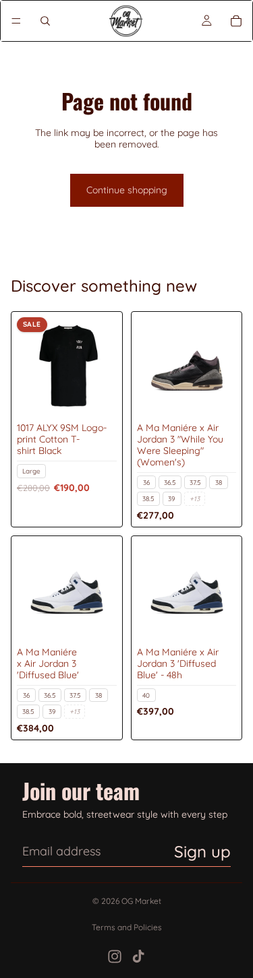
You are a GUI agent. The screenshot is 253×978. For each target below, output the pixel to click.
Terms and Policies (127, 927)
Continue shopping (126, 190)
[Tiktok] (138, 956)
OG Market (141, 901)
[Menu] (16, 20)
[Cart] (236, 21)
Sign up (202, 851)
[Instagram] (115, 956)
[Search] (45, 21)
